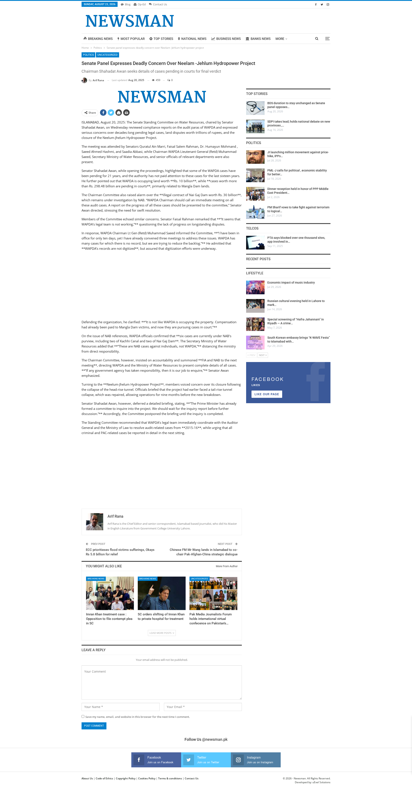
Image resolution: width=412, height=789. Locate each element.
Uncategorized (107, 54)
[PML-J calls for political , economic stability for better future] (255, 175)
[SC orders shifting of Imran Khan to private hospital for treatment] (162, 593)
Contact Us (160, 4)
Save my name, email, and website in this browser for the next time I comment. (137, 717)
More (280, 39)
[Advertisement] (162, 285)
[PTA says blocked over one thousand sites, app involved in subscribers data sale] (255, 242)
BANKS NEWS (261, 39)
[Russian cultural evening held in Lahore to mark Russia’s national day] (255, 306)
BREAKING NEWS (100, 39)
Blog (127, 4)
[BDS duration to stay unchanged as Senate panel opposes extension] (255, 108)
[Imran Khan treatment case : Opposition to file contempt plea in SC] (110, 593)
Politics (88, 54)
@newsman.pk (214, 739)
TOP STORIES (163, 39)
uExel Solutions (321, 782)
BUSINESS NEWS (228, 39)
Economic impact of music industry (291, 282)
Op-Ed (142, 4)
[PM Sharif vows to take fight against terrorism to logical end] (255, 212)
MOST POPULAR (133, 39)
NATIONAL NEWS (193, 39)
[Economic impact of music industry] (255, 287)
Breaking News (96, 578)
